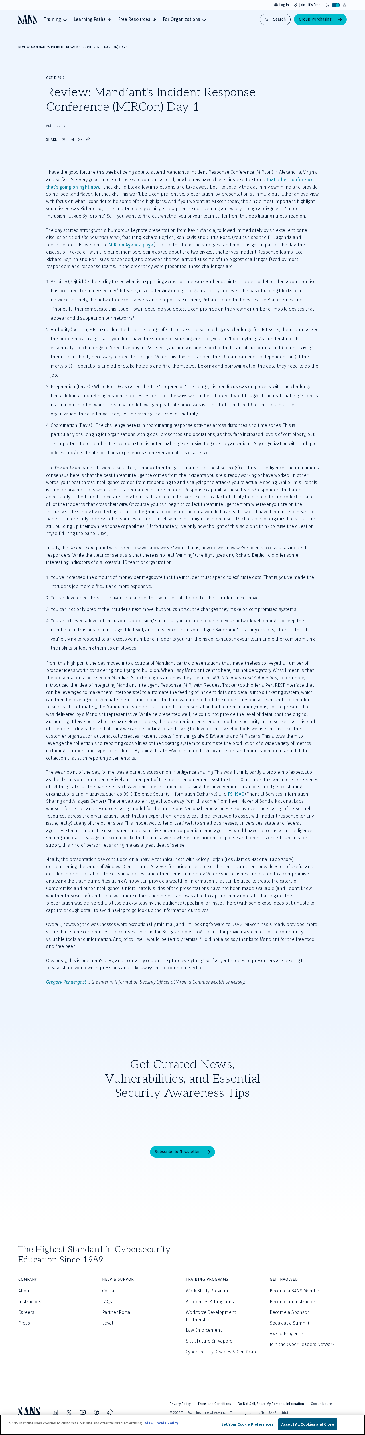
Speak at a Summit (289, 1323)
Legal (107, 1323)
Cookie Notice (321, 1404)
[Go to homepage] (27, 19)
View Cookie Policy (161, 1423)
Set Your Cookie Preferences (247, 1424)
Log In (284, 5)
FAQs (107, 1301)
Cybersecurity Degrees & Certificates (223, 1352)
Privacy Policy (180, 1404)
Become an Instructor (292, 1301)
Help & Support (119, 1279)
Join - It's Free (310, 5)
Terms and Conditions (214, 1404)
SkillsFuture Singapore (209, 1341)
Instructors (29, 1301)
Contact (110, 1291)
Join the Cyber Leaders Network (302, 1344)
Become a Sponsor (289, 1312)
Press (24, 1323)
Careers (26, 1312)
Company (27, 1279)
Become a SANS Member (295, 1291)
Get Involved (284, 1279)
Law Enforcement (204, 1330)
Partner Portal (117, 1312)
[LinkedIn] (55, 1412)
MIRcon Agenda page (131, 245)
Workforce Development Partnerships (211, 1316)
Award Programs (287, 1333)
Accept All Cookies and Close (307, 1424)
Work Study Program (207, 1291)
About (24, 1291)
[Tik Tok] (110, 1412)
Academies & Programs (210, 1301)
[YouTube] (82, 1412)
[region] (182, 1425)
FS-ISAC (236, 794)
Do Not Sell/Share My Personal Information (271, 1404)
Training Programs (207, 1279)
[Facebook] (96, 1412)
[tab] (55, 19)
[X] (69, 1412)
